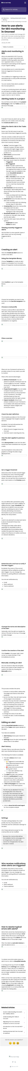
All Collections (5, 18)
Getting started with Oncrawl (18, 18)
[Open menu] (25, 3)
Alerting (5, 20)
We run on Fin (15, 1066)
